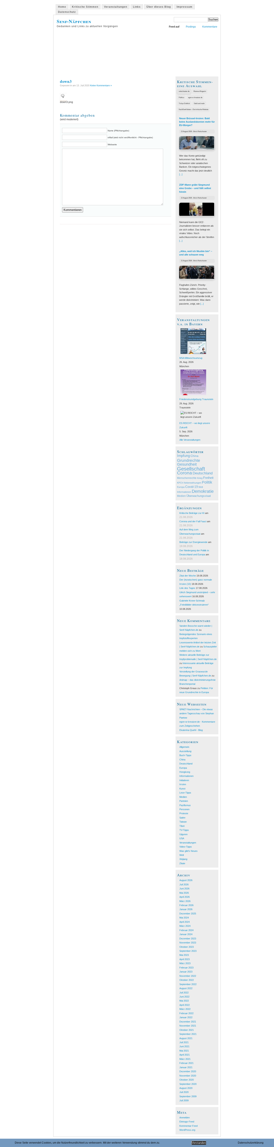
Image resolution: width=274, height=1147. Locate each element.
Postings (191, 26)
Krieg (200, 478)
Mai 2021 (184, 1050)
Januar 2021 (185, 1067)
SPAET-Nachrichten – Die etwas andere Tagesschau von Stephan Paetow (196, 713)
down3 (66, 81)
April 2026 (184, 897)
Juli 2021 (184, 1042)
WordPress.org (187, 1130)
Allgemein (184, 747)
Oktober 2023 (186, 947)
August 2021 (185, 1038)
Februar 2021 (186, 1063)
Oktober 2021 (186, 1030)
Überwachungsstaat (198, 495)
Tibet (182, 826)
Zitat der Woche (187, 575)
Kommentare (209, 26)
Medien (181, 495)
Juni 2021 (184, 1046)
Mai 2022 (184, 1000)
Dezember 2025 (187, 913)
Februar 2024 (186, 930)
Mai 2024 (184, 917)
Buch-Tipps (185, 755)
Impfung (183, 456)
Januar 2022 (185, 1017)
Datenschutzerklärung (251, 1142)
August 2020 (185, 1088)
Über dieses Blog (158, 6)
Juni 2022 (184, 996)
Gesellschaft (191, 469)
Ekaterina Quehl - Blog (191, 730)
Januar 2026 (185, 909)
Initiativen (184, 780)
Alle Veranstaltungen (189, 440)
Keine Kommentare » (101, 85)
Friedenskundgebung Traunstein (196, 399)
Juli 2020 (184, 1092)
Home (62, 6)
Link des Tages (187, 588)
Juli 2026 (184, 884)
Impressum (184, 6)
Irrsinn (182, 784)
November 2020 (187, 1075)
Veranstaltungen (115, 6)
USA (181, 838)
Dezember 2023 (187, 938)
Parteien (183, 801)
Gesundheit (187, 464)
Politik (207, 482)
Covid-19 (191, 486)
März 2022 (185, 1009)
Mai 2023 (184, 955)
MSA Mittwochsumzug (190, 358)
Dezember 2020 (187, 1071)
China (194, 456)
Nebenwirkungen (192, 482)
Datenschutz (67, 11)
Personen (184, 809)
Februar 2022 (186, 1013)
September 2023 (188, 951)
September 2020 (188, 1084)
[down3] (63, 99)
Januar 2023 (185, 971)
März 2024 (185, 926)
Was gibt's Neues (188, 851)
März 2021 (185, 1059)
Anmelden (184, 1117)
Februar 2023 (186, 967)
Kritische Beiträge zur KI (191, 513)
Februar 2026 (186, 905)
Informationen (184, 492)
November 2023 (187, 942)
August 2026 (185, 880)
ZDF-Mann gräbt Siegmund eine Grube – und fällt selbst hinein (195, 188)
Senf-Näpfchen (74, 21)
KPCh (180, 482)
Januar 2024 (185, 934)
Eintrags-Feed (186, 1121)
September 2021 (188, 1034)
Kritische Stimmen (85, 6)
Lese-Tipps (185, 792)
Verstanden (199, 1142)
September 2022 (188, 984)
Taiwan (183, 821)
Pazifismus (185, 805)
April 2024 (184, 922)
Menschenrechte (187, 478)
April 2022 (184, 1005)
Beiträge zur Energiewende (193, 542)
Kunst (182, 788)
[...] (180, 174)
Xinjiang (183, 859)
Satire (182, 817)
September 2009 (188, 1096)
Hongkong (184, 772)
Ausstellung (185, 751)
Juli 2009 (184, 1100)
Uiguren (183, 834)
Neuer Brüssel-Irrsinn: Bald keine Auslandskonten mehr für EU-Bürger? (197, 122)
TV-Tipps (184, 830)
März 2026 (185, 901)
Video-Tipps (185, 846)
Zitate (182, 863)
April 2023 (184, 959)
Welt (200, 487)
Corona (184, 472)
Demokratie (203, 491)
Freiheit (208, 478)
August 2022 (185, 988)
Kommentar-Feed (188, 1126)
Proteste (183, 813)
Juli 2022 (184, 992)
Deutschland (203, 473)
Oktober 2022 (186, 980)
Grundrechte (188, 460)
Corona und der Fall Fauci (192, 521)
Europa (181, 487)
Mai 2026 (184, 893)
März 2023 (185, 963)
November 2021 (187, 1025)
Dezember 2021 (187, 1021)
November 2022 (187, 976)
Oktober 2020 (186, 1079)
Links (137, 6)
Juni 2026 (184, 888)
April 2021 (184, 1054)
